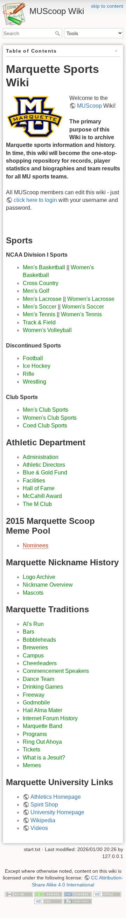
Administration (40, 457)
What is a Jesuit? (44, 758)
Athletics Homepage (55, 797)
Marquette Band (42, 726)
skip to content (107, 6)
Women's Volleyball (47, 330)
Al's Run (33, 624)
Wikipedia (42, 820)
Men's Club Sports (45, 410)
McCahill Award (42, 496)
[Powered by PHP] (78, 894)
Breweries (35, 647)
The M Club (37, 504)
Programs (35, 734)
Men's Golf (36, 291)
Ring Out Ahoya (42, 742)
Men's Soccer (39, 307)
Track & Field (39, 322)
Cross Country (40, 283)
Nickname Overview (48, 585)
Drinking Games (43, 687)
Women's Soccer (83, 307)
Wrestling (34, 382)
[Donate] (48, 894)
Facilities (34, 481)
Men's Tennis (39, 314)
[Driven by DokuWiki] (78, 901)
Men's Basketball (44, 267)
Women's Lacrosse (90, 299)
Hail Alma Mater (42, 710)
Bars (28, 632)
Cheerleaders (40, 663)
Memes (32, 765)
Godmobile (36, 703)
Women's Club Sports (50, 418)
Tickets (31, 749)
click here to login (35, 200)
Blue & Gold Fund (45, 472)
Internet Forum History (50, 718)
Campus (33, 656)
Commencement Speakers (56, 671)
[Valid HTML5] (107, 894)
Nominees (35, 545)
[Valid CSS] (48, 901)
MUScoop (89, 106)
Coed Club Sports (45, 425)
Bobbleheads (39, 640)
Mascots (33, 593)
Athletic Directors (44, 465)
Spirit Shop (44, 805)
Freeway (33, 695)
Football (33, 358)
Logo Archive (39, 577)
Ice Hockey (36, 366)
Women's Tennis (81, 314)
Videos (39, 828)
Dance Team (38, 679)
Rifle (28, 374)
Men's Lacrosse (42, 299)
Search (58, 33)
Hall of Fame (39, 488)
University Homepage (57, 812)
